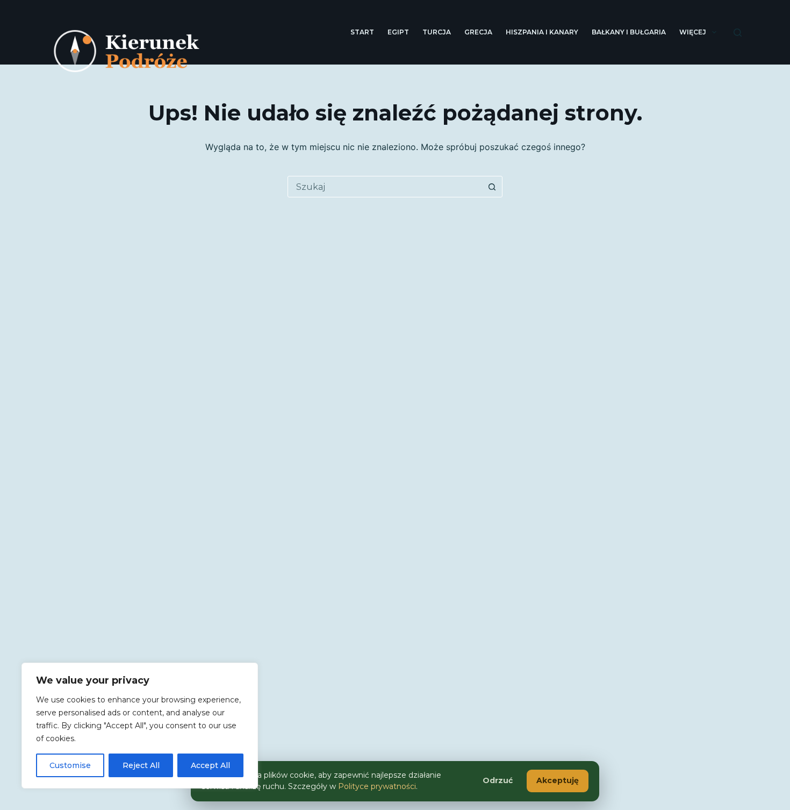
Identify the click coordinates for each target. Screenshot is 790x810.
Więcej (692, 32)
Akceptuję (557, 780)
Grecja (478, 32)
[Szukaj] (738, 33)
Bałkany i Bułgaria (629, 32)
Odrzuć (498, 780)
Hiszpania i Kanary (542, 32)
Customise (70, 765)
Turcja (436, 32)
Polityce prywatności (377, 786)
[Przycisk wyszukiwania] (492, 186)
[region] (139, 725)
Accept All (210, 765)
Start (362, 32)
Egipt (398, 32)
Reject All (141, 765)
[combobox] (385, 186)
